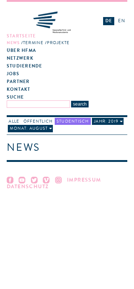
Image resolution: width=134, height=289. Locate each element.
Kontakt (19, 89)
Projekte (58, 42)
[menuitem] (52, 39)
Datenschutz (28, 186)
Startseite (21, 36)
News (13, 42)
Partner (18, 81)
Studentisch (73, 121)
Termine (33, 42)
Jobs (13, 74)
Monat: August (29, 128)
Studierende (24, 66)
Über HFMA (21, 50)
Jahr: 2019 (106, 121)
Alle (14, 121)
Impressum (84, 179)
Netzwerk (20, 58)
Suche (15, 97)
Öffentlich (37, 121)
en (121, 21)
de (108, 21)
